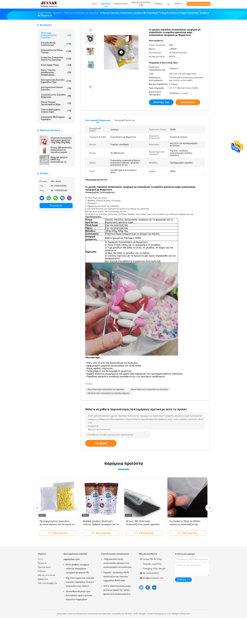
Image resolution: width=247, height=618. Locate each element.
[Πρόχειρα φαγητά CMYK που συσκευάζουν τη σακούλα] (44, 160)
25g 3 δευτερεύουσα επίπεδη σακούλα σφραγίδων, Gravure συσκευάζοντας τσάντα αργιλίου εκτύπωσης (80, 582)
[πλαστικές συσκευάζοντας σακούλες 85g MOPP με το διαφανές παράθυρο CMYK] (144, 497)
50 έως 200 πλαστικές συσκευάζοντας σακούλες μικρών (61, 149)
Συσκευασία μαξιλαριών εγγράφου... (56, 118)
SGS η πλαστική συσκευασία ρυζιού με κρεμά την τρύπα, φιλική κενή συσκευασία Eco (117, 590)
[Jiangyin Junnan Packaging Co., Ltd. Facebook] (147, 587)
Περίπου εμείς (44, 567)
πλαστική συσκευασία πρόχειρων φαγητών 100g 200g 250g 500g (61, 140)
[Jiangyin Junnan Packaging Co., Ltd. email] (42, 198)
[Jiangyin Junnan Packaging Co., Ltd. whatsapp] (48, 198)
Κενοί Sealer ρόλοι (56, 65)
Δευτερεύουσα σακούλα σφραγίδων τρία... (56, 81)
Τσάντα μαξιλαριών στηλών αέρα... (56, 110)
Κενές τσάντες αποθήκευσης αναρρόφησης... (56, 72)
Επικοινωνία (56, 205)
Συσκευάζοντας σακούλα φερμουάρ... (56, 96)
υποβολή (101, 443)
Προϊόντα (42, 563)
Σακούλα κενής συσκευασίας (115, 554)
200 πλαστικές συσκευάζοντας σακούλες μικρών (108, 393)
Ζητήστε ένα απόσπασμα (198, 4)
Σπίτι (40, 559)
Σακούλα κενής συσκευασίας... (56, 44)
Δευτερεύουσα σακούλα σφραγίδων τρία (75, 556)
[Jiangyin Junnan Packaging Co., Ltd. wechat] (55, 198)
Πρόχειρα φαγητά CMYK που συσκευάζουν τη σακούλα (58, 159)
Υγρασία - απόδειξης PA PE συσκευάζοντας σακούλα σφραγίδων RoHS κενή (116, 576)
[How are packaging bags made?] (121, 52)
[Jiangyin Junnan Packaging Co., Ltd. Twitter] (141, 587)
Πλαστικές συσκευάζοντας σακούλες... (56, 35)
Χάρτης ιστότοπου (46, 575)
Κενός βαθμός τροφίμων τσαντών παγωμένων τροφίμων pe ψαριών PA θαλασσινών (77, 569)
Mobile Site (43, 579)
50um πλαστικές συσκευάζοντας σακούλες (106, 389)
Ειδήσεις (42, 571)
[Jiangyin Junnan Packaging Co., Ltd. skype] (62, 198)
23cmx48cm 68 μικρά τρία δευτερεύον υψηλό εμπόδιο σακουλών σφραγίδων (79, 595)
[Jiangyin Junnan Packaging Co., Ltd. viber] (69, 198)
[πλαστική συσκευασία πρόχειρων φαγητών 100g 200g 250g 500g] (44, 140)
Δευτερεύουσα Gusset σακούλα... (56, 88)
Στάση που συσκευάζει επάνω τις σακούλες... (56, 58)
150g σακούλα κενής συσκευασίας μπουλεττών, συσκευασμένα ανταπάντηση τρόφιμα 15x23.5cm (117, 563)
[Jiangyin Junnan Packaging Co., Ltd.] (48, 4)
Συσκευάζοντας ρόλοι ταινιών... (56, 51)
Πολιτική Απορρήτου (47, 583)
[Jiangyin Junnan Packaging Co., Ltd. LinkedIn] (154, 587)
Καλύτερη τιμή (161, 102)
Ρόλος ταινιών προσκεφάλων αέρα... (56, 103)
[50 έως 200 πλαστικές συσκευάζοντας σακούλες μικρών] (44, 150)
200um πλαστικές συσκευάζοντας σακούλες (149, 389)
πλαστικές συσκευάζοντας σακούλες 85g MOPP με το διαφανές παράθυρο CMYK (140, 524)
